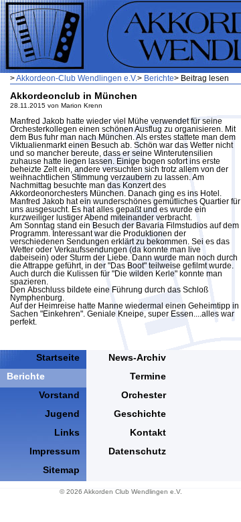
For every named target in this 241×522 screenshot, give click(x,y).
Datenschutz (137, 451)
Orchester (143, 394)
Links (67, 432)
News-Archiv (137, 357)
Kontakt (148, 432)
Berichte (159, 78)
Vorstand (59, 394)
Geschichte (140, 413)
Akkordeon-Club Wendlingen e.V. (76, 78)
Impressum (54, 451)
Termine (148, 376)
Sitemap (61, 469)
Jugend (62, 413)
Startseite (58, 357)
